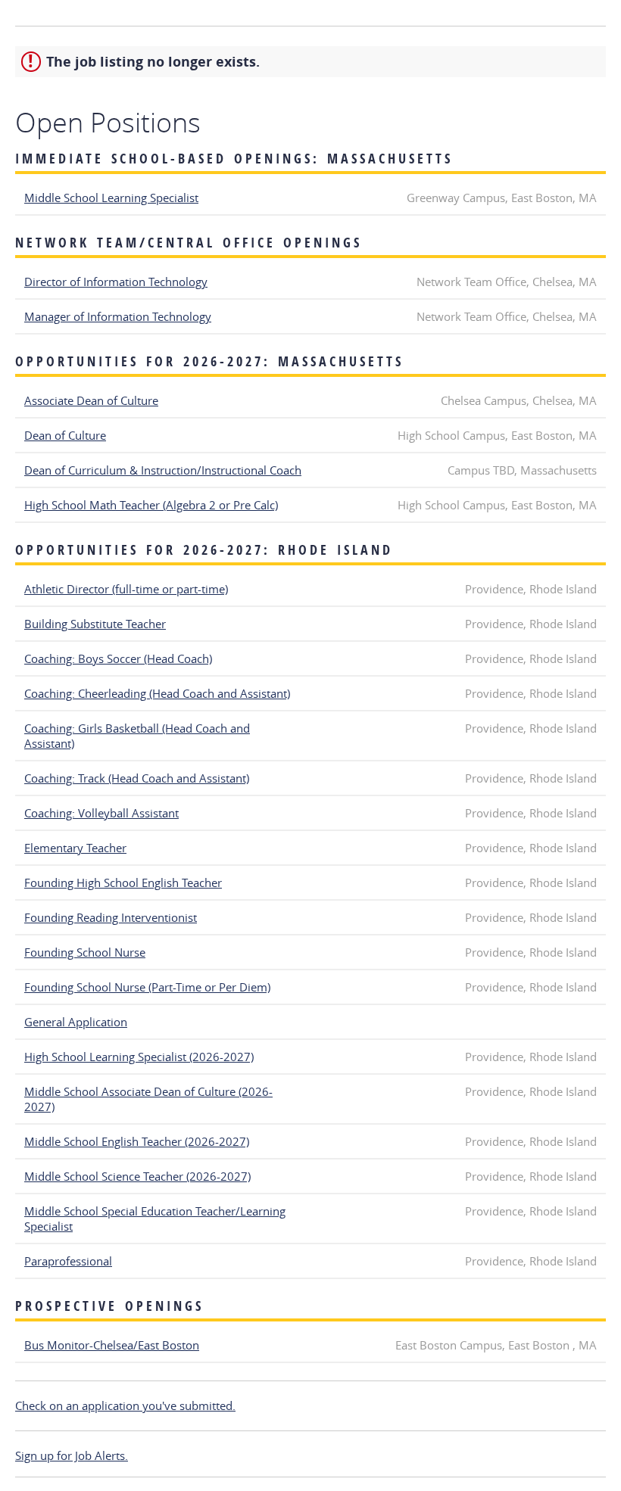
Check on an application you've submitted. (125, 1405)
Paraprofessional (68, 1260)
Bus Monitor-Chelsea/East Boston (111, 1344)
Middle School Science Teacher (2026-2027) (137, 1176)
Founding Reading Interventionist (110, 917)
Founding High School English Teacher (123, 882)
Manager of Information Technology (117, 316)
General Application (75, 1021)
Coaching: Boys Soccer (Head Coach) (118, 658)
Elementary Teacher (75, 847)
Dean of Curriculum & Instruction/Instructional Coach (162, 470)
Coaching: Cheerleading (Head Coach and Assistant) (157, 693)
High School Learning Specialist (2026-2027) (139, 1056)
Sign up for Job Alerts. (71, 1455)
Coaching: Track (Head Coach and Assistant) (136, 778)
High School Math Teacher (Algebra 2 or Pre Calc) (151, 504)
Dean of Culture (65, 435)
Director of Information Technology (116, 281)
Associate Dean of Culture (91, 400)
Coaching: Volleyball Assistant (101, 812)
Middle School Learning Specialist (111, 197)
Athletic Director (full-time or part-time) (126, 588)
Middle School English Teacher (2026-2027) (136, 1141)
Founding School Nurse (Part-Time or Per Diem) (147, 987)
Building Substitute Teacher (95, 623)
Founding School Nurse (84, 952)
